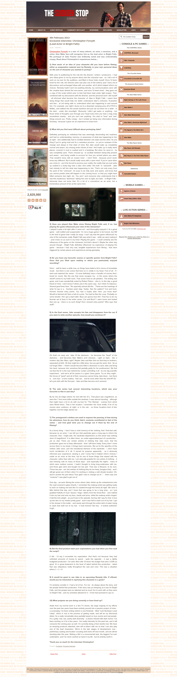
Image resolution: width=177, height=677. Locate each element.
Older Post (112, 654)
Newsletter (121, 30)
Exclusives (107, 30)
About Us (41, 30)
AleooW (45, 190)
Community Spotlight (76, 30)
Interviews (94, 30)
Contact (143, 30)
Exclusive (59, 646)
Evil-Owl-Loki (141, 229)
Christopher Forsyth (59, 51)
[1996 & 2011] (132, 198)
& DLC (134, 130)
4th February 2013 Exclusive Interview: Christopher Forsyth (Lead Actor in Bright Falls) (72, 40)
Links (133, 30)
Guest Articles (56, 30)
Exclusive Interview (69, 646)
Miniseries (131, 223)
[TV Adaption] (132, 216)
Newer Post (54, 654)
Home (31, 30)
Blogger (120, 672)
